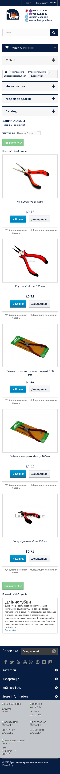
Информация (15, 86)
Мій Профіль (11, 688)
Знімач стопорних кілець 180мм (30, 456)
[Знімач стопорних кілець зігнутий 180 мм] (30, 346)
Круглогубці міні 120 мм (30, 286)
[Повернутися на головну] (6, 72)
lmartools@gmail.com (41, 20)
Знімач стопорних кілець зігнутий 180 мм (30, 373)
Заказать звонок (38, 17)
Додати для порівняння (44, 230)
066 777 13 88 (39, 10)
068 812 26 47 (39, 13)
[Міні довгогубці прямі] (30, 176)
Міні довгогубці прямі (30, 201)
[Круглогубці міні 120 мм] (30, 261)
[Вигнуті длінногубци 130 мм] (30, 516)
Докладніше (10, 630)
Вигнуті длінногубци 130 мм (30, 541)
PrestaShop (7, 765)
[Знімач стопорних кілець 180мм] (30, 431)
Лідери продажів (18, 99)
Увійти (53, 3)
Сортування (8, 133)
